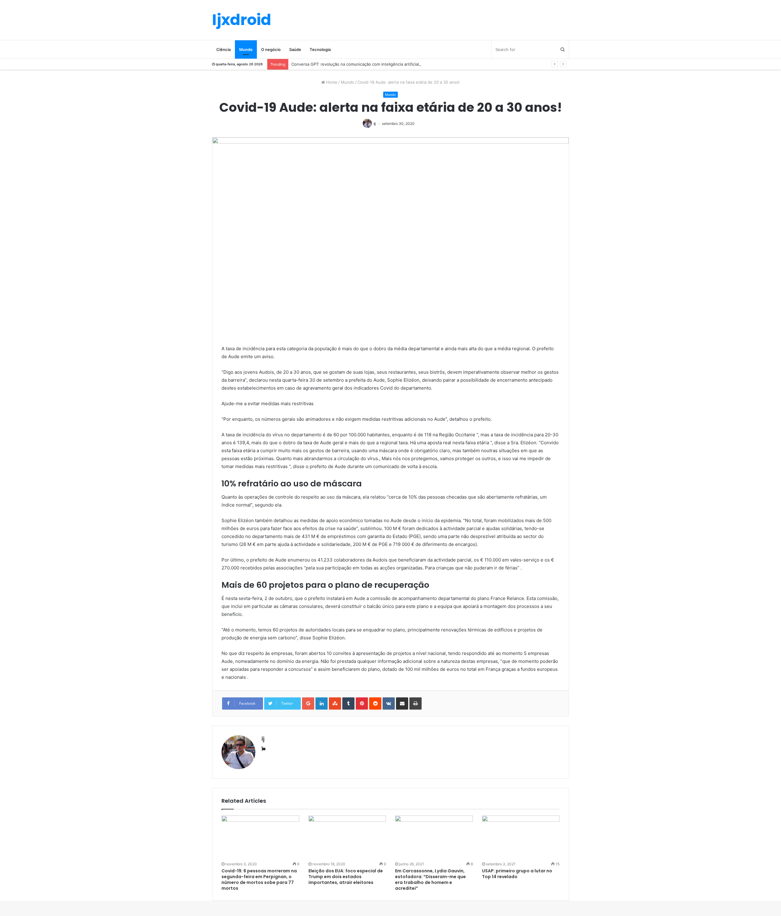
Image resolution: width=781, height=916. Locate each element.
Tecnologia (320, 49)
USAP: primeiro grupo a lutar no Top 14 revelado (517, 874)
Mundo (246, 49)
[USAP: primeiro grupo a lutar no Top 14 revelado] (521, 838)
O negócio (271, 49)
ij (375, 123)
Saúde (295, 49)
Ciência (223, 49)
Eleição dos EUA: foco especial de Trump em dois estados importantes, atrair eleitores (345, 876)
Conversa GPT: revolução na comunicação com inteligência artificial (355, 64)
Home (331, 82)
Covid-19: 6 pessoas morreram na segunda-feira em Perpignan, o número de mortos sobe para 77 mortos (259, 879)
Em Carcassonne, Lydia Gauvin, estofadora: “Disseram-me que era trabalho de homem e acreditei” (430, 879)
